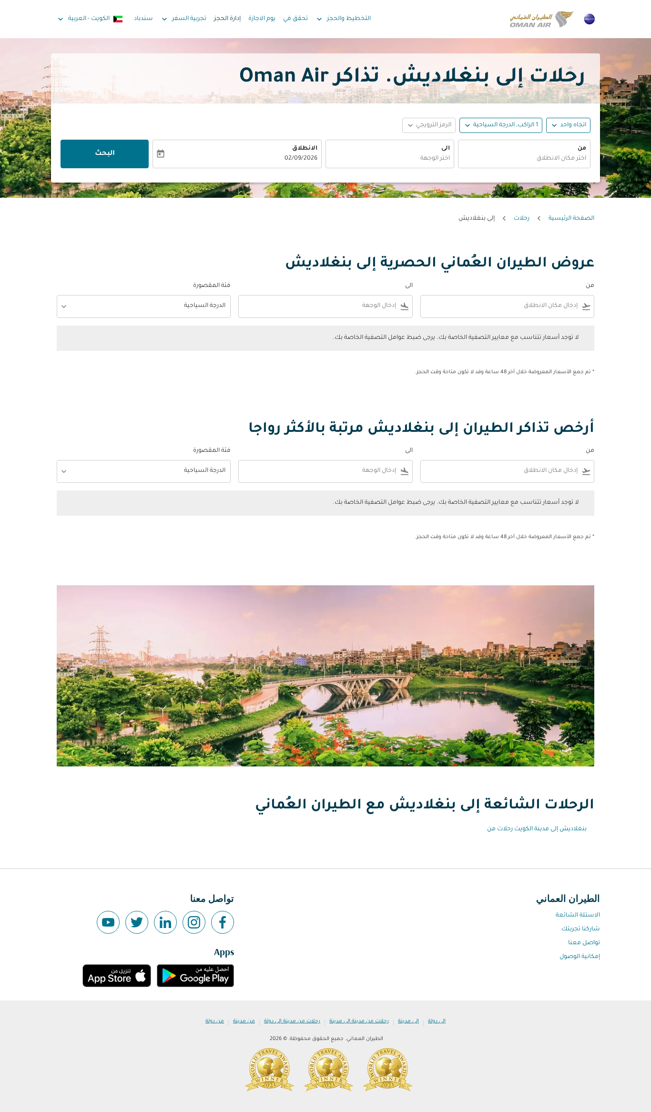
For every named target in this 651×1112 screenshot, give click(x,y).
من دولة (214, 1021)
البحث (105, 154)
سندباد (143, 19)
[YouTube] (108, 922)
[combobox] (524, 159)
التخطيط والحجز (343, 19)
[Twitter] (136, 922)
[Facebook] (222, 922)
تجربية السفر (183, 19)
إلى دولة (437, 1021)
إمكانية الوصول (579, 957)
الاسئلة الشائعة (578, 915)
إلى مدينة (408, 1021)
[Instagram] (194, 922)
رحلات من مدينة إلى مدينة (359, 1021)
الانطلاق (304, 148)
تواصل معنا (584, 943)
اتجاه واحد (573, 125)
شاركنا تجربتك (580, 929)
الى (445, 148)
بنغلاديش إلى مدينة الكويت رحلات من (537, 829)
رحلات (521, 218)
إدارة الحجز (227, 19)
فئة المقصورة (212, 286)
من (582, 148)
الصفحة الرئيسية (571, 218)
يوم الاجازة (261, 19)
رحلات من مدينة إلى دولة (292, 1021)
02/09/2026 (301, 158)
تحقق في (295, 19)
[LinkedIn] (165, 922)
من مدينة (244, 1021)
